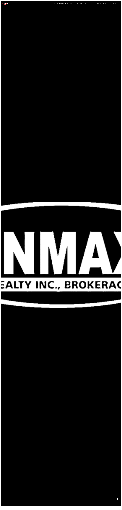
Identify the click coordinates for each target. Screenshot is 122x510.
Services (87, 3)
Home (55, 3)
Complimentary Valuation (62, 3)
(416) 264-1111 (105, 3)
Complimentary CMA (74, 3)
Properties (81, 3)
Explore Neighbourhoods (95, 3)
